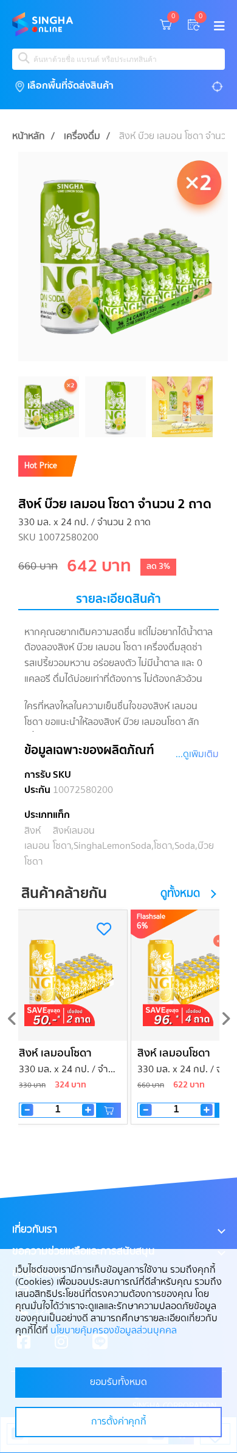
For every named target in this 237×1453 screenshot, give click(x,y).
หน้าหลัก (28, 136)
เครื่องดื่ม (82, 136)
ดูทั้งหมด (180, 894)
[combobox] (118, 59)
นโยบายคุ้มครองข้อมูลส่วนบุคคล (113, 1331)
